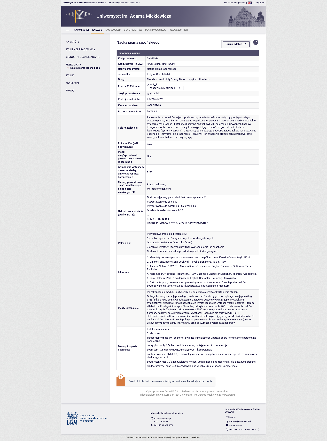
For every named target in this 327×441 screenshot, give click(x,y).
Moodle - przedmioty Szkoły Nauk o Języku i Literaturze (178, 79)
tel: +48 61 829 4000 (163, 425)
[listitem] (81, 30)
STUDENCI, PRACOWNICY (80, 49)
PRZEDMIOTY (73, 64)
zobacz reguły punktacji (163, 87)
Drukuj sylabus (234, 44)
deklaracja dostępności (240, 421)
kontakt (232, 417)
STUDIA (70, 75)
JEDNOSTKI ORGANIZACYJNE (83, 57)
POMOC (70, 90)
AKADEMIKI (72, 83)
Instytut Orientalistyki (159, 74)
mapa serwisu (235, 425)
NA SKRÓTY (72, 41)
